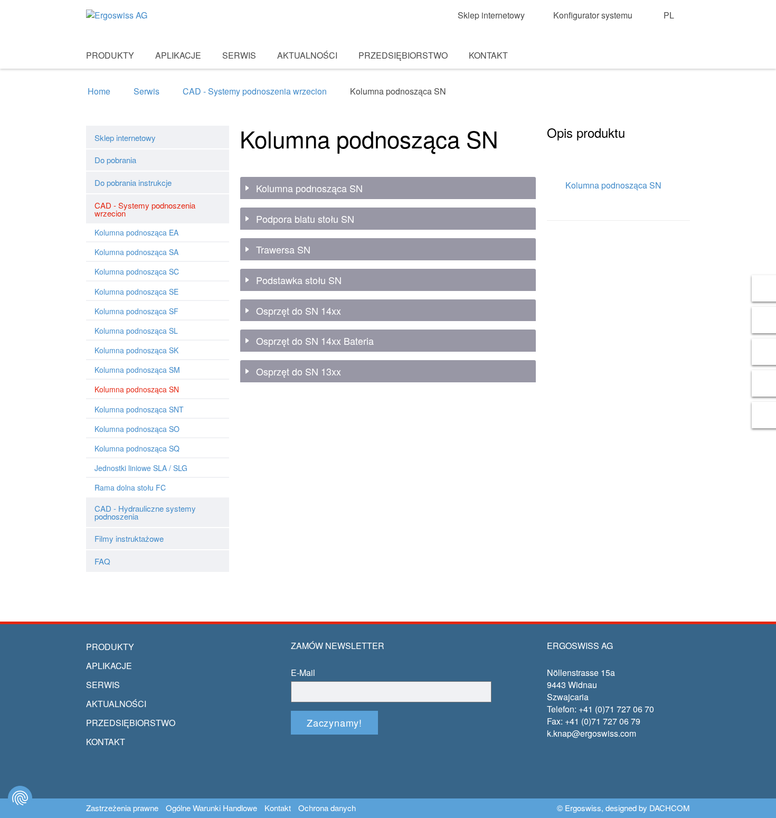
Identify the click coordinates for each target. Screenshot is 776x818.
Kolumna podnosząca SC (136, 271)
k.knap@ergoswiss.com (591, 733)
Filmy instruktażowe (129, 538)
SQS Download (663, 69)
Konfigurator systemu (592, 15)
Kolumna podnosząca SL (136, 330)
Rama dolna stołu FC (130, 487)
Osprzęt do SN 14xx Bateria (315, 341)
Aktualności (307, 55)
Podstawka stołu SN (299, 280)
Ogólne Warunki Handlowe (211, 808)
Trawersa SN (283, 250)
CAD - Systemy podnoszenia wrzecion (255, 91)
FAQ (102, 561)
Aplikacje (178, 55)
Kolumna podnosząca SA (136, 252)
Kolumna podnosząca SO (136, 429)
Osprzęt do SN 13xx (298, 371)
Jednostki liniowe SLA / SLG (140, 468)
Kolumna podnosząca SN (136, 389)
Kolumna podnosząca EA (136, 232)
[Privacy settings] (20, 798)
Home (99, 91)
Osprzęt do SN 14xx (298, 311)
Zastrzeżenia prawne (122, 808)
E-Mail (303, 673)
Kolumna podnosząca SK (136, 350)
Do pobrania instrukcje (133, 182)
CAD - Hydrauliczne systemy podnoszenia (145, 512)
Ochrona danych (327, 808)
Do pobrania (115, 159)
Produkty (110, 55)
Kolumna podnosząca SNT (139, 409)
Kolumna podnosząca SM (137, 369)
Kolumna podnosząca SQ (136, 448)
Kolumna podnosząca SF (136, 311)
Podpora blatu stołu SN (305, 219)
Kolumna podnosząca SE (136, 291)
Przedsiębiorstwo (403, 55)
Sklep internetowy (491, 15)
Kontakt (488, 55)
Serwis (239, 55)
